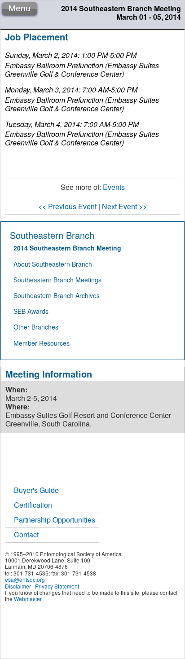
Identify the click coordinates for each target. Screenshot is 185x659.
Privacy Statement (57, 586)
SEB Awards (30, 311)
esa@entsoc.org (25, 579)
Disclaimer (18, 586)
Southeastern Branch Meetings (57, 279)
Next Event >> (124, 206)
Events (114, 187)
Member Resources (41, 342)
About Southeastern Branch (52, 263)
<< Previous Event (67, 206)
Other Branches (35, 326)
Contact (26, 534)
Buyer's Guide (36, 490)
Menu (20, 8)
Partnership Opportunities (54, 519)
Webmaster (27, 598)
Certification (33, 505)
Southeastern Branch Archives (56, 295)
